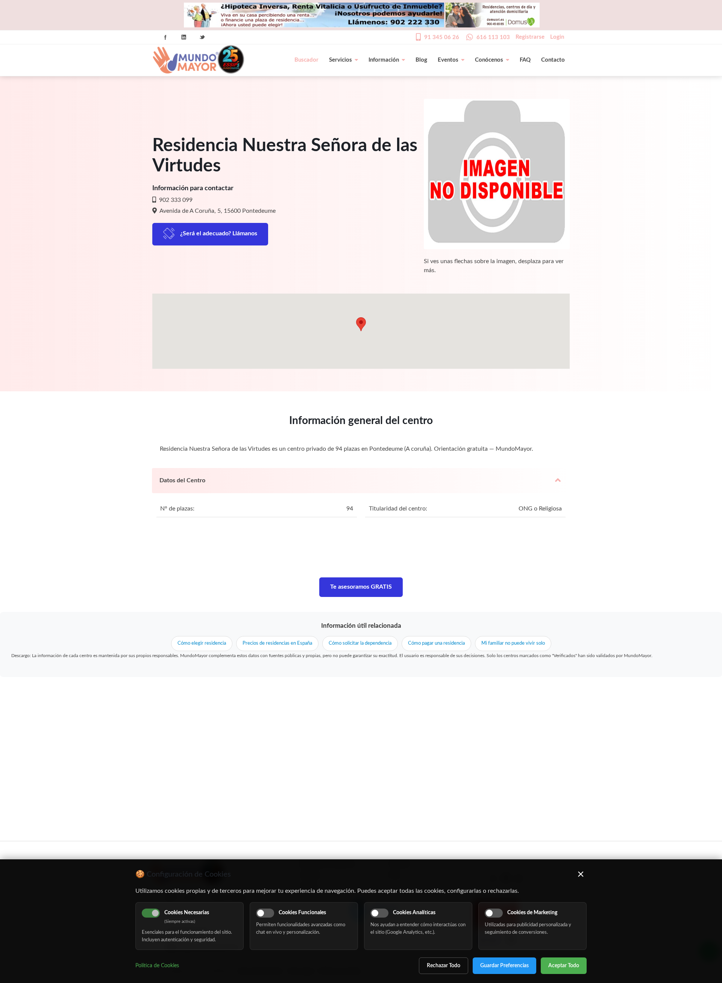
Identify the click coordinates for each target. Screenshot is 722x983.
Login (557, 37)
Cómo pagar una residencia (436, 643)
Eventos (448, 60)
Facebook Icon (165, 37)
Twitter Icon (202, 37)
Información (384, 60)
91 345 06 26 (441, 37)
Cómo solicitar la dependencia (360, 643)
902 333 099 (175, 200)
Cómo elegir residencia (201, 643)
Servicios (340, 60)
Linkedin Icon (184, 37)
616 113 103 (493, 37)
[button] (361, 324)
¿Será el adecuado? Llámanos (218, 233)
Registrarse (530, 37)
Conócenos (489, 60)
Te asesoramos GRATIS (361, 587)
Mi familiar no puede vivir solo (513, 643)
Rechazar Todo (443, 965)
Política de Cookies (157, 965)
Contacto (553, 60)
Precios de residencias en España (277, 643)
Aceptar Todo (563, 965)
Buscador (306, 60)
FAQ (525, 60)
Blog (421, 60)
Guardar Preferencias (504, 965)
